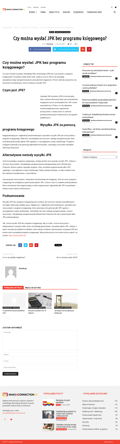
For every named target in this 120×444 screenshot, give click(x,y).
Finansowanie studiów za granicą (94, 429)
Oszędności (78, 12)
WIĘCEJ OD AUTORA (33, 288)
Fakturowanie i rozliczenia (92, 418)
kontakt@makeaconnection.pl (14, 413)
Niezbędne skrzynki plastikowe (63, 401)
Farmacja (85, 425)
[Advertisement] (60, 21)
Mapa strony (108, 442)
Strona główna (7, 28)
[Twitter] (115, 7)
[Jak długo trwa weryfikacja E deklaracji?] (66, 301)
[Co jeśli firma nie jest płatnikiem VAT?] (14, 301)
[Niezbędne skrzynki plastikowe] (48, 403)
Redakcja (50, 44)
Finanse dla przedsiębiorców (93, 401)
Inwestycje (54, 12)
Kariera (66, 12)
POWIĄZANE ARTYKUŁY (13, 288)
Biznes (32, 12)
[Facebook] (112, 7)
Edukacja (85, 91)
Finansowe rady (94, 12)
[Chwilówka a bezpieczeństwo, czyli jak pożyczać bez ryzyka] (48, 428)
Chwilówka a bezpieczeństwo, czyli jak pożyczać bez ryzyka (66, 426)
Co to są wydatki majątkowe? (14, 257)
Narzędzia (86, 120)
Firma (43, 12)
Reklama (36, 7)
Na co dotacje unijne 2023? (67, 257)
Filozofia (85, 422)
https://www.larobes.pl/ (17, 235)
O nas (29, 7)
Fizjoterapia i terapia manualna (94, 408)
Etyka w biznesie (88, 404)
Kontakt (43, 7)
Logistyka (86, 76)
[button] (114, 12)
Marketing (86, 106)
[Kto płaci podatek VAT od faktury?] (40, 301)
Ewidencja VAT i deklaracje (62, 32)
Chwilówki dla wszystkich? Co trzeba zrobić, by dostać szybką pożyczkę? (66, 413)
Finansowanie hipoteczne (91, 415)
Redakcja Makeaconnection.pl (100, 76)
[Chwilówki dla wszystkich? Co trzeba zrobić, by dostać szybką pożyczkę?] (48, 414)
